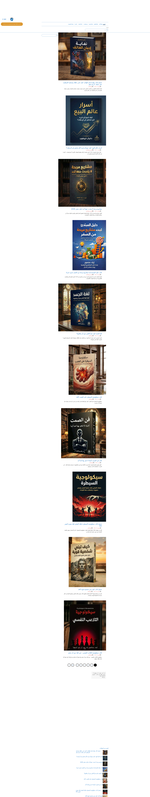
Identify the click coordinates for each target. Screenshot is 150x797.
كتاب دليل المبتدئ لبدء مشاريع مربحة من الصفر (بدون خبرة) (84, 272)
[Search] (107, 30)
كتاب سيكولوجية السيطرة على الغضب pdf (89, 397)
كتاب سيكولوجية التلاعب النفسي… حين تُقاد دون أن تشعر (85, 653)
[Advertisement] (115, 8)
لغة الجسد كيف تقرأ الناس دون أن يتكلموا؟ (89, 333)
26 (72, 665)
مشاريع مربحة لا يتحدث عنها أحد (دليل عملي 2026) (86, 209)
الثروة (91, 150)
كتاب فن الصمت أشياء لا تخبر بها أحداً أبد (90, 460)
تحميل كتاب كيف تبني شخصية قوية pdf (90, 589)
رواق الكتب (90, 86)
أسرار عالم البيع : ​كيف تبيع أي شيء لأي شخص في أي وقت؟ (84, 148)
